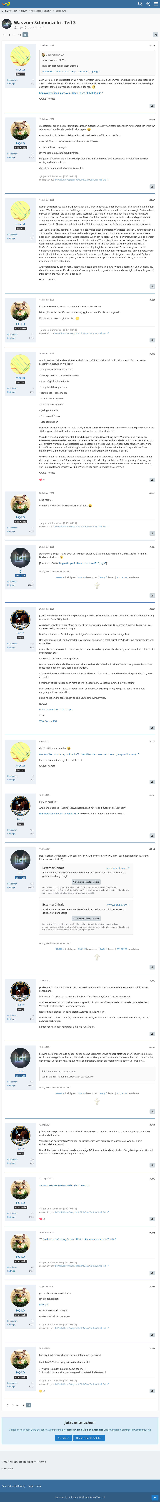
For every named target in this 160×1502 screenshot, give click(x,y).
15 (25, 34)
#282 (152, 119)
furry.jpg (43, 1304)
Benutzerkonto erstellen (89, 1437)
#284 (152, 299)
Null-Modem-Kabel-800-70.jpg (55, 709)
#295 (152, 1178)
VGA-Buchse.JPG (48, 721)
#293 (152, 1047)
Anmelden (63, 1437)
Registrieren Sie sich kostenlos (85, 1429)
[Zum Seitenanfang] (155, 1497)
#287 (152, 546)
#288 (152, 609)
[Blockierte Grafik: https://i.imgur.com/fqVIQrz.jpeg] (70, 71)
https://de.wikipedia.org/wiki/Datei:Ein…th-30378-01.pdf (70, 92)
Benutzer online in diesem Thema (24, 1462)
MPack (58, 179)
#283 (152, 200)
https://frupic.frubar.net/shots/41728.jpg (81, 563)
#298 (152, 1348)
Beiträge (11, 83)
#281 (152, 45)
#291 (152, 849)
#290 (152, 795)
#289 (152, 741)
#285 (152, 353)
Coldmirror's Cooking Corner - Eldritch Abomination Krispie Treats (78, 1239)
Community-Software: (80, 1497)
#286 (152, 493)
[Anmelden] (148, 4)
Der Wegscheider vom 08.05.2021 (57, 813)
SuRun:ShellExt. (98, 179)
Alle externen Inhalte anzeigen (86, 882)
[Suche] (140, 4)
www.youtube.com (117, 868)
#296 (152, 1232)
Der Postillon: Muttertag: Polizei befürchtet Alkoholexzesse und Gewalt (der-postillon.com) (88, 754)
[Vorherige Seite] (4, 34)
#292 (152, 980)
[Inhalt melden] (152, 106)
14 (19, 34)
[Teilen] (155, 34)
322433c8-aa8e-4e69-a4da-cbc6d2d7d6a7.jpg (64, 1185)
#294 (152, 1124)
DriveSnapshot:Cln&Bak (76, 179)
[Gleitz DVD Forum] (6, 4)
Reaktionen (12, 80)
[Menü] (156, 4)
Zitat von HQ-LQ (55, 54)
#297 (152, 1286)
